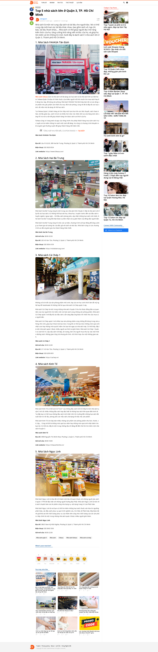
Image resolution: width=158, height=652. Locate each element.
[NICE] (71, 559)
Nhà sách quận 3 (41, 538)
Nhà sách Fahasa (41, 97)
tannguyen (43, 19)
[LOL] (58, 559)
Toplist (38, 7)
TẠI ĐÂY (81, 131)
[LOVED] (39, 559)
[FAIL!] (45, 559)
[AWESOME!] (52, 559)
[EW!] (84, 559)
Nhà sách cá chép (85, 538)
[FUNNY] (78, 559)
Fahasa (61, 538)
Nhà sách (53, 538)
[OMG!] (65, 559)
